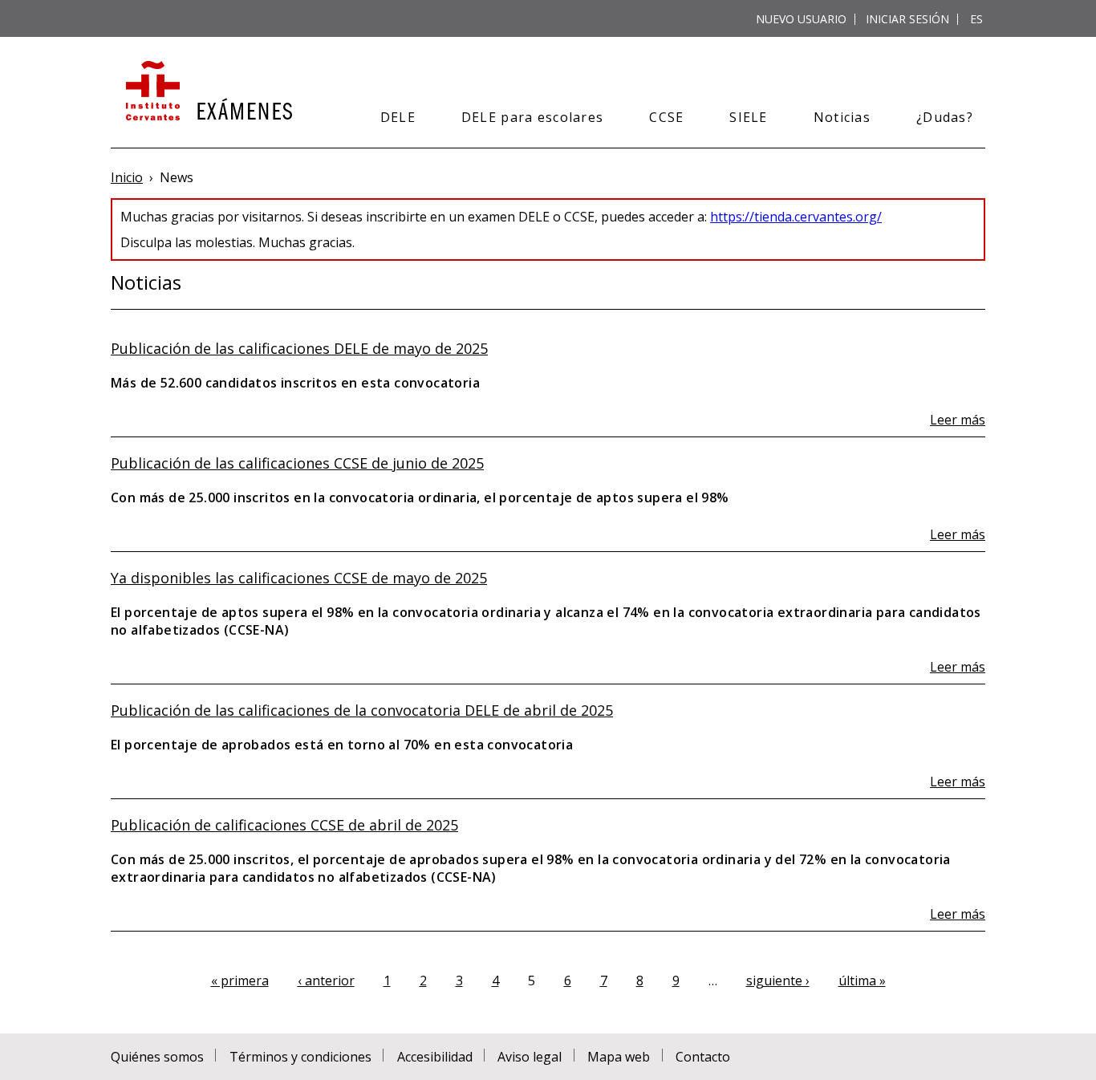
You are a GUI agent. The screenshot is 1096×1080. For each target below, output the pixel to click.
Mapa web (618, 1057)
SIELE (748, 117)
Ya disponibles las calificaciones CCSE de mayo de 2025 (299, 577)
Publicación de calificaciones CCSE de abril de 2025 (284, 824)
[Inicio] (207, 92)
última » (862, 980)
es (976, 18)
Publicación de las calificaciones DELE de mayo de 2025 (299, 348)
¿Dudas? (944, 117)
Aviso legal (529, 1057)
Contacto (703, 1057)
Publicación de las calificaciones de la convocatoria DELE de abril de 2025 (362, 710)
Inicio (127, 177)
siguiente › (778, 980)
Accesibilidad (435, 1057)
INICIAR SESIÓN (907, 18)
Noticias (842, 117)
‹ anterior (326, 980)
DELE (398, 117)
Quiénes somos (157, 1057)
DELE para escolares (532, 117)
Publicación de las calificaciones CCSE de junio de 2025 (297, 463)
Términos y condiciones (300, 1057)
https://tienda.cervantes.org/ (796, 216)
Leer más (957, 419)
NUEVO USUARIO (801, 18)
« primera (240, 980)
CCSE (666, 117)
